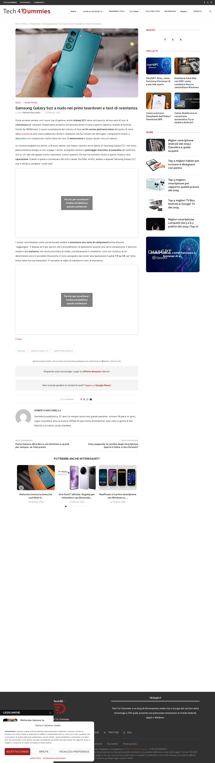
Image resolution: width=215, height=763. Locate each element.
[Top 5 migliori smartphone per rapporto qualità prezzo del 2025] (155, 184)
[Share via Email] (91, 399)
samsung (21, 351)
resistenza (27, 133)
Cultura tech (152, 11)
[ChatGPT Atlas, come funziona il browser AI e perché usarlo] (158, 66)
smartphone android (63, 351)
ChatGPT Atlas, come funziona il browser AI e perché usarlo (158, 81)
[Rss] (211, 2)
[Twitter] (208, 2)
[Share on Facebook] (81, 399)
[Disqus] (76, 556)
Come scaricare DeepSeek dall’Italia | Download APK (158, 116)
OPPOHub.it (25, 2)
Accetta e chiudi (17, 751)
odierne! (96, 371)
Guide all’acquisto (92, 12)
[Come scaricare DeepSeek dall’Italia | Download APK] (158, 101)
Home (18, 23)
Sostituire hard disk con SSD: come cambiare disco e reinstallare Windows (186, 83)
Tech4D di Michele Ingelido (135, 749)
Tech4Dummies (10, 2)
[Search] (210, 11)
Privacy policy (130, 743)
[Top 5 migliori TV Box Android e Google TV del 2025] (155, 205)
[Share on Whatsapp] (87, 399)
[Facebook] (204, 2)
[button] (21, 488)
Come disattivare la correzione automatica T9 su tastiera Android (185, 118)
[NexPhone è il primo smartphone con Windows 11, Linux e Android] (118, 477)
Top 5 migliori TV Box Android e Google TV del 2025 (181, 204)
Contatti (97, 743)
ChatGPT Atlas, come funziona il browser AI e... (172, 254)
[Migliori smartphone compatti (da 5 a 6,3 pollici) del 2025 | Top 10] (155, 224)
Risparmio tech (116, 11)
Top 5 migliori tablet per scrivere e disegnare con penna (183, 164)
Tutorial (134, 12)
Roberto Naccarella (31, 112)
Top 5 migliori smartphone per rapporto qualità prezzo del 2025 (183, 185)
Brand (183, 12)
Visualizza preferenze (74, 751)
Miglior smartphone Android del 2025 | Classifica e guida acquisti (180, 145)
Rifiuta (43, 751)
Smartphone (35, 23)
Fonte (18, 339)
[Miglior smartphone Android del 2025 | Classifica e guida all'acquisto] (155, 145)
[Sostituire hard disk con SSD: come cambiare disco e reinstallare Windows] (187, 66)
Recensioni (170, 11)
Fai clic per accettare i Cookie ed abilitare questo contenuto (76, 203)
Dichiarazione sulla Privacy (54, 758)
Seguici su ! (98, 385)
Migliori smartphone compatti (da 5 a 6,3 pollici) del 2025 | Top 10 (183, 223)
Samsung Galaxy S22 (40, 351)
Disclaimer (112, 743)
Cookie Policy (35, 758)
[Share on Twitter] (84, 399)
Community (39, 2)
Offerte (197, 11)
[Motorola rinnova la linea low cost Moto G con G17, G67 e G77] (36, 477)
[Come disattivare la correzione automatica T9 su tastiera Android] (187, 101)
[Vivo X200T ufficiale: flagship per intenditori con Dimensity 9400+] (77, 477)
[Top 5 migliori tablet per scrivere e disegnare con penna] (155, 165)
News (73, 12)
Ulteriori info (115, 361)
